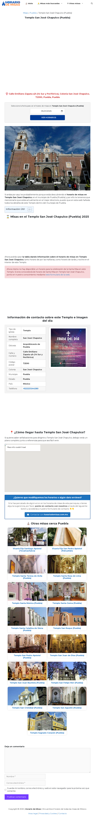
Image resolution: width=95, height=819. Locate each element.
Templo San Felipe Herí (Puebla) (67, 683)
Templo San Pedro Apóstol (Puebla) (27, 656)
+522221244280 (30, 388)
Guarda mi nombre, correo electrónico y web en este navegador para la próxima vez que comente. (48, 789)
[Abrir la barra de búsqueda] (92, 3)
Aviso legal (33, 813)
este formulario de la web (58, 275)
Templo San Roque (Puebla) (67, 628)
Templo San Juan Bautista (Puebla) (27, 683)
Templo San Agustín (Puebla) (67, 708)
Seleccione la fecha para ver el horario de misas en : (47, 106)
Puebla (33, 13)
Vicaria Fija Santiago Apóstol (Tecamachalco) (27, 550)
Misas (25, 13)
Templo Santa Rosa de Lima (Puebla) (67, 577)
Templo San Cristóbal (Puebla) (27, 708)
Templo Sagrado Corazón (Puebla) (47, 733)
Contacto (63, 813)
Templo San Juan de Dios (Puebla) (67, 655)
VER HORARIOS (48, 117)
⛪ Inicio (29, 3)
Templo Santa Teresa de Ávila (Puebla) (27, 577)
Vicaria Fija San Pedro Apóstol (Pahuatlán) (67, 550)
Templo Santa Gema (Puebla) (67, 603)
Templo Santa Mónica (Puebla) (27, 603)
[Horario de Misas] (11, 3)
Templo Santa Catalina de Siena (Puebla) (27, 629)
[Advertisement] (47, 37)
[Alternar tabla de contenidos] (28, 209)
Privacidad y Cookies (48, 813)
